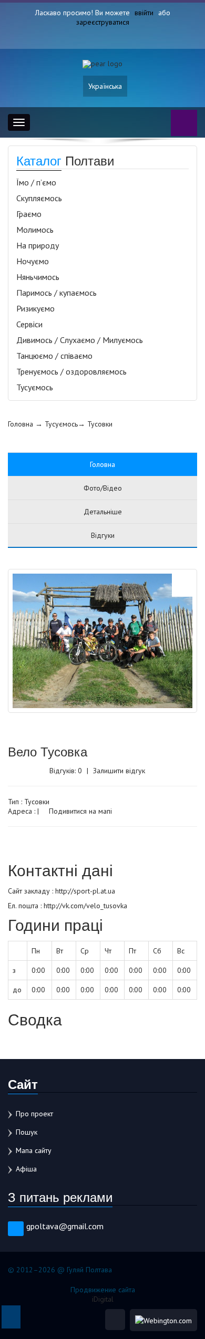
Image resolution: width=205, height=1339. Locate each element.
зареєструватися (102, 22)
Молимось (35, 229)
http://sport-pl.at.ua (85, 891)
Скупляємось (39, 198)
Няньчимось (37, 277)
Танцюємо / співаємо (54, 355)
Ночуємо (32, 261)
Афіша (26, 1169)
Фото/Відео (103, 488)
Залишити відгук (119, 770)
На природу (37, 245)
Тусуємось (34, 387)
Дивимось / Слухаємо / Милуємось (79, 340)
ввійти (144, 12)
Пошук (26, 1132)
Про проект (34, 1113)
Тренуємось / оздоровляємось (71, 371)
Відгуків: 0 (65, 770)
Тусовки (99, 424)
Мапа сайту (34, 1150)
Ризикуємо (35, 308)
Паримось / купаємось (56, 292)
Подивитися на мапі (79, 811)
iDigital (103, 1299)
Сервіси (29, 324)
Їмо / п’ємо (36, 182)
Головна (20, 424)
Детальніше (103, 511)
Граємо (29, 214)
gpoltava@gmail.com (65, 1226)
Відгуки (103, 535)
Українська (105, 86)
